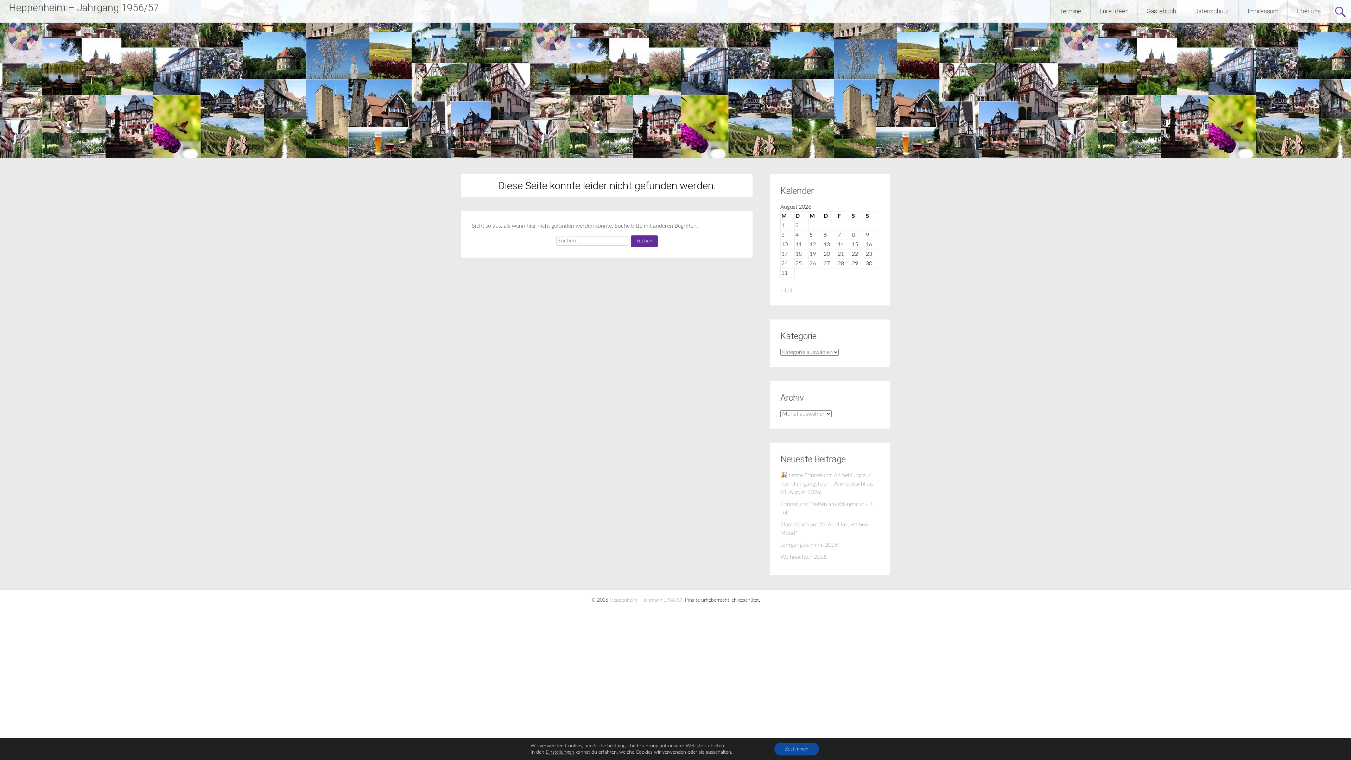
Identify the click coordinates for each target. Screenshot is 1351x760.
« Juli (786, 290)
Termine (1070, 11)
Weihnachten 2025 (803, 557)
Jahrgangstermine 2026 (809, 545)
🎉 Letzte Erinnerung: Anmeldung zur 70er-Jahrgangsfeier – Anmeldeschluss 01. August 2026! (827, 484)
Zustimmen (796, 749)
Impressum (1263, 11)
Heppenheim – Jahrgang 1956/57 (84, 8)
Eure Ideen (1114, 11)
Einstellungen (560, 752)
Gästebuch (1161, 11)
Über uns (1308, 11)
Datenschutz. (1212, 11)
